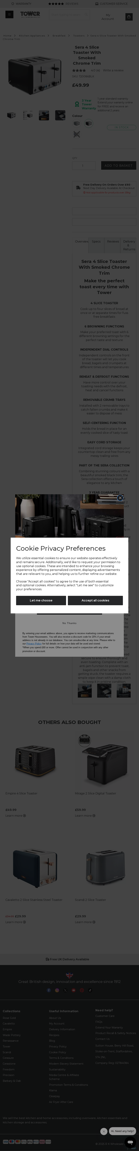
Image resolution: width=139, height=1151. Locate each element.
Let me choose (41, 600)
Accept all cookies (95, 600)
